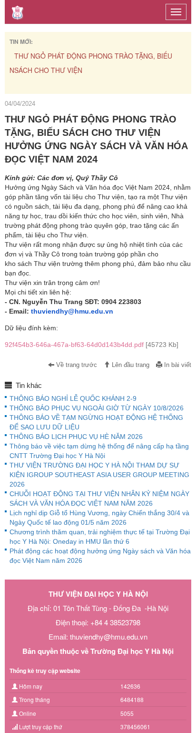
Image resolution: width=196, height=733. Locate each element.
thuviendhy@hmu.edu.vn (72, 311)
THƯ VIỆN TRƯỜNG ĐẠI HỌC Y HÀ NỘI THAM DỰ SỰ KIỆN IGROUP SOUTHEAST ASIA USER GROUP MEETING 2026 (99, 474)
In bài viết (176, 365)
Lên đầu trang (129, 365)
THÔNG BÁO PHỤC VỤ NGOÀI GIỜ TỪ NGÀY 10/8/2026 (97, 408)
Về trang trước (75, 365)
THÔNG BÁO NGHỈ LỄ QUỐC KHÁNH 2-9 (73, 398)
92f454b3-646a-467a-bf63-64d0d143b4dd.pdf (91, 344)
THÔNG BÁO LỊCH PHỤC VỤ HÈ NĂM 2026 (76, 436)
